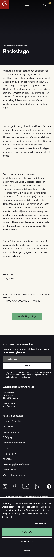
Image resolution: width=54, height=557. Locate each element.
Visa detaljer (40, 523)
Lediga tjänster (10, 469)
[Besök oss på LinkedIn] (37, 486)
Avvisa (27, 550)
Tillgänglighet (9, 453)
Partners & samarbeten (14, 442)
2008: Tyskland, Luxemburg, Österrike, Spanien (27, 296)
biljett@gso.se (9, 406)
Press (5, 448)
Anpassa (25, 541)
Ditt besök (8, 426)
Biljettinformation (11, 431)
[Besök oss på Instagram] (5, 486)
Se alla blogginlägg (27, 316)
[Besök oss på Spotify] (49, 486)
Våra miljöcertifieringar (14, 474)
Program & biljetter (12, 421)
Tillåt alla (27, 532)
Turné (36, 300)
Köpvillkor (7, 458)
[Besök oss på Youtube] (25, 486)
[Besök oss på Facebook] (14, 486)
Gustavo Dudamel (17, 300)
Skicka (27, 365)
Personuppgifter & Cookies (16, 464)
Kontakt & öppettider (13, 415)
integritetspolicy (24, 377)
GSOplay (7, 437)
